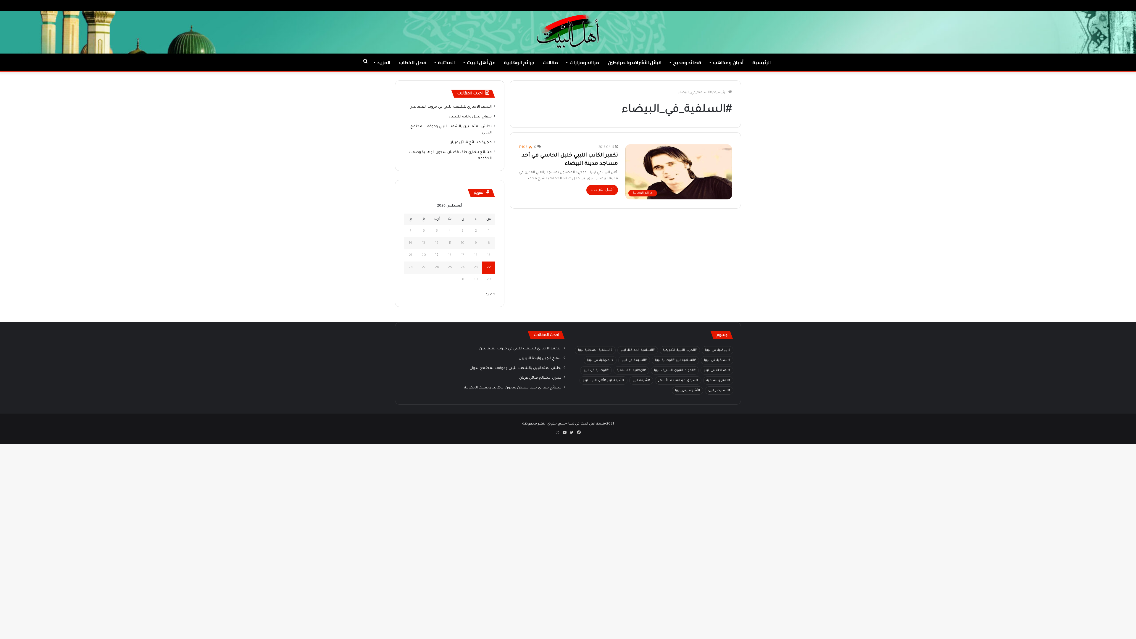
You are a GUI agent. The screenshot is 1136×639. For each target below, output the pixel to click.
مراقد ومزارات (584, 62)
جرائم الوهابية (519, 62)
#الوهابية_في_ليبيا (596, 370)
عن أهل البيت (481, 62)
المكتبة (446, 62)
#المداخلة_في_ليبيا (717, 370)
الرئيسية (761, 62)
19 (436, 255)
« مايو (490, 295)
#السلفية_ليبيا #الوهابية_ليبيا (675, 360)
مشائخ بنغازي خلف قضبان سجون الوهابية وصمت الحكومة (512, 388)
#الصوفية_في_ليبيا (600, 360)
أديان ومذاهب (728, 62)
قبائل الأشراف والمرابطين (634, 62)
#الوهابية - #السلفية (631, 370)
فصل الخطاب (412, 62)
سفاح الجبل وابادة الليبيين (470, 117)
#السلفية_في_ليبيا (717, 360)
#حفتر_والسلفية (718, 380)
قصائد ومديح (687, 62)
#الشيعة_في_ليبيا (634, 360)
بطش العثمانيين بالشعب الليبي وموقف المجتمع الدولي (515, 368)
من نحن (1074, 5)
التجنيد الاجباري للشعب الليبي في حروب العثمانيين (450, 107)
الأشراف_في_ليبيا (687, 390)
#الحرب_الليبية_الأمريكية (680, 350)
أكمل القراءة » (602, 190)
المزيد (383, 62)
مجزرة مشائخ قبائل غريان (470, 143)
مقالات (550, 62)
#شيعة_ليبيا (641, 380)
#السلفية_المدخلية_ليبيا (595, 350)
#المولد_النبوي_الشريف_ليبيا (675, 370)
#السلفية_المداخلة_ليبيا (638, 350)
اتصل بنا (1055, 5)
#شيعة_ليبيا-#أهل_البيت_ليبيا (603, 380)
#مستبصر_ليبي (719, 390)
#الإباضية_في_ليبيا (717, 350)
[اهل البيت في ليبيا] (567, 31)
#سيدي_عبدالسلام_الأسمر (678, 380)
